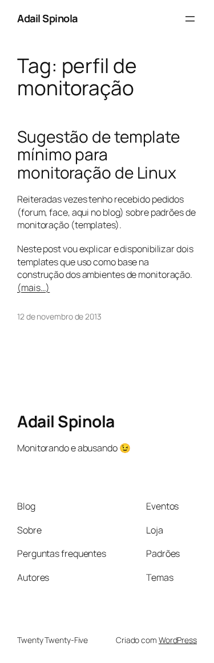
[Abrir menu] (190, 19)
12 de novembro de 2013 (59, 316)
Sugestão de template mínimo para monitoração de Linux (98, 155)
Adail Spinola (47, 18)
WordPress (178, 639)
